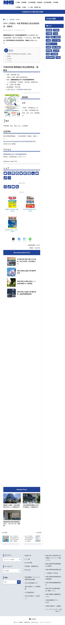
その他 (55, 33)
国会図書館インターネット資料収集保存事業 (32, 578)
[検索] (19, 582)
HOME (33, 619)
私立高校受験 (47, 2)
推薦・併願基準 (55, 37)
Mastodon (28, 570)
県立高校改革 (50, 57)
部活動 (48, 47)
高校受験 (37, 248)
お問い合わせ (34, 622)
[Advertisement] (21, 312)
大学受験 (18, 7)
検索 (18, 2)
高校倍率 (39, 2)
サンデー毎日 (56, 40)
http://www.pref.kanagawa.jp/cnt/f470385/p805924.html (19, 141)
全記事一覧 (37, 7)
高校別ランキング (51, 43)
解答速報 (49, 50)
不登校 (58, 57)
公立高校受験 (32, 2)
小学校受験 (54, 54)
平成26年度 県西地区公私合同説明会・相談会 (19, 54)
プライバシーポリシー (46, 622)
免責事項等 (27, 622)
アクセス (9, 61)
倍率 (47, 37)
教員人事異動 (56, 47)
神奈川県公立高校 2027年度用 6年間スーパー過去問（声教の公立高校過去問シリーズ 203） (12, 229)
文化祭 (24, 7)
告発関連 (23, 2)
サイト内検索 (19, 622)
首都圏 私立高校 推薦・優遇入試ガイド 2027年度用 (12, 209)
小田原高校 (19, 89)
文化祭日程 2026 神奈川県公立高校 (32, 12)
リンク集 (30, 7)
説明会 (38, 245)
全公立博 (56, 50)
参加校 (9, 56)
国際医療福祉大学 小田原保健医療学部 (15, 154)
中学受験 (55, 2)
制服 (47, 54)
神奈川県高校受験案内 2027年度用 (30, 209)
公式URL (9, 58)
